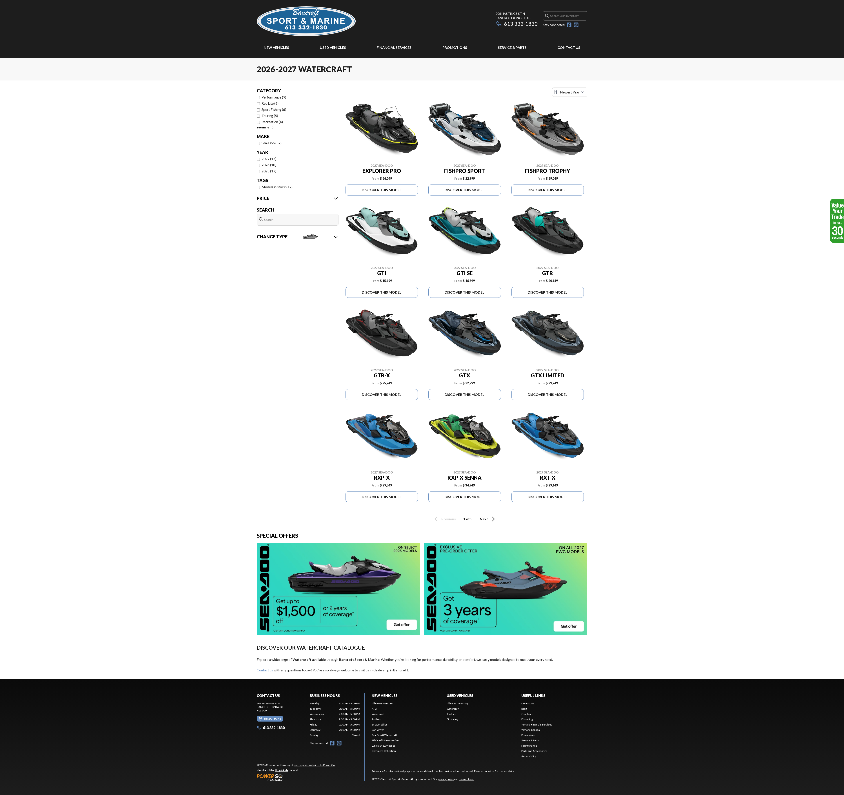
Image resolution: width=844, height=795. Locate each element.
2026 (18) (269, 165)
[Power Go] (296, 777)
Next (484, 519)
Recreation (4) (272, 122)
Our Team (527, 714)
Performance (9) (274, 97)
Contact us (265, 670)
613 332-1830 (521, 23)
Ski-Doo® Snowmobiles (385, 740)
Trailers (376, 719)
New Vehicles (276, 47)
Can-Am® (378, 729)
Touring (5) (270, 115)
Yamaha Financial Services (536, 724)
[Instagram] (576, 24)
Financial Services (394, 47)
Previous (448, 519)
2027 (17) (269, 159)
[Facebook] (569, 24)
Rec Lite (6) (270, 103)
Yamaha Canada (530, 729)
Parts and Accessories (534, 751)
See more (263, 127)
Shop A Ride (281, 770)
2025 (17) (269, 171)
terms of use (466, 779)
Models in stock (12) (277, 187)
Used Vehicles (333, 47)
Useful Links (533, 695)
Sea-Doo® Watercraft (384, 735)
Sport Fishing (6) (274, 109)
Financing (452, 719)
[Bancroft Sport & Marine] (306, 21)
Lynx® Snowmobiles (383, 745)
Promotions (454, 47)
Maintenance (529, 745)
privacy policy (446, 779)
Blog (524, 708)
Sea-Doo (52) (272, 143)
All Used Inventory (457, 703)
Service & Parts (512, 47)
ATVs (375, 708)
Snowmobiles (379, 724)
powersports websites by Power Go (314, 765)
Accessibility (528, 756)
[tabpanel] (335, 719)
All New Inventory (382, 703)
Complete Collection (384, 751)
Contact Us (568, 47)
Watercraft (378, 714)
